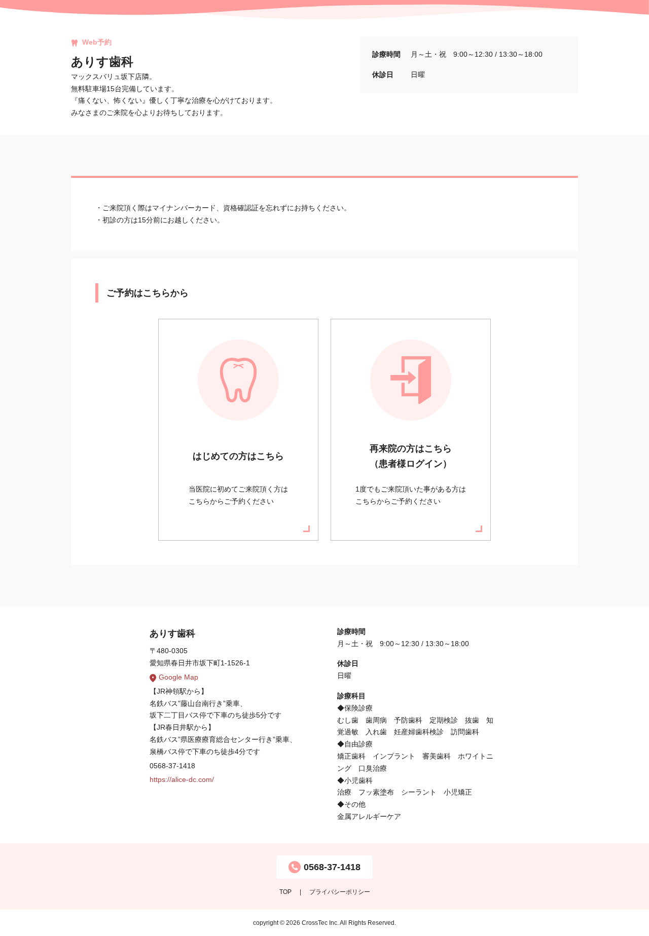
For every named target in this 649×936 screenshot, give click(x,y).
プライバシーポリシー (339, 891)
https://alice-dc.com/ (182, 779)
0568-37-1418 (332, 867)
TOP (285, 891)
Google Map (178, 677)
